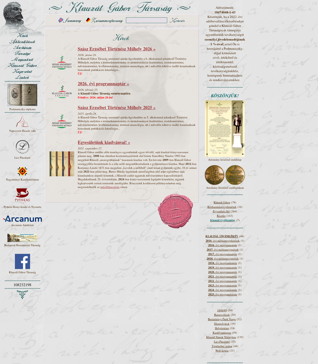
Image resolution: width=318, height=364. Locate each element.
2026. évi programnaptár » (103, 83)
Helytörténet (222, 328)
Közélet (221, 216)
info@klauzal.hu (109, 187)
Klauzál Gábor (222, 202)
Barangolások (222, 315)
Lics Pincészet (222, 341)
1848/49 (222, 310)
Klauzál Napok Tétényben (221, 337)
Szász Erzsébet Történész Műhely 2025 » (117, 107)
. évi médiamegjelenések (223, 240)
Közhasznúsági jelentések (222, 207)
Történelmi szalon (222, 346)
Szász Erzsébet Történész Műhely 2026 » (117, 49)
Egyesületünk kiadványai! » (104, 142)
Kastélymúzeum (222, 332)
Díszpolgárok (222, 323)
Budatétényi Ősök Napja (222, 319)
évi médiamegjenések (223, 249)
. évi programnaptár (222, 245)
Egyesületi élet (221, 211)
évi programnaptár (222, 254)
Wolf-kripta (222, 350)
